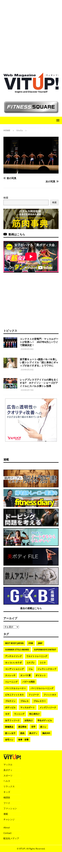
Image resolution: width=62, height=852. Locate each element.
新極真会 (9, 726)
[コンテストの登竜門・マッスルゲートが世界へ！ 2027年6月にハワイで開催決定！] (10, 342)
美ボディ (33, 733)
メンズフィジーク (48, 707)
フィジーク (34, 694)
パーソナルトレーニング (42, 688)
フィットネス (50, 694)
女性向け (28, 720)
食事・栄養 (23, 739)
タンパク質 (25, 675)
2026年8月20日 (27, 369)
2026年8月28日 (27, 349)
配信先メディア (11, 838)
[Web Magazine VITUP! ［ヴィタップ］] (31, 87)
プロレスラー (39, 701)
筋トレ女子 (10, 733)
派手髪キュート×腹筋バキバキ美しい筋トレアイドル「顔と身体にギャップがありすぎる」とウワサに (39, 362)
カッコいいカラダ (13, 662)
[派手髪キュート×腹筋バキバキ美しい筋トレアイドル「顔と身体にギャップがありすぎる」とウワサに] (10, 363)
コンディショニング (14, 668)
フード (6, 803)
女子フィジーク (12, 720)
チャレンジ (9, 819)
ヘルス (6, 780)
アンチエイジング (13, 656)
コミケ (43, 662)
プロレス (24, 701)
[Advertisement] (31, 34)
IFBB (30, 643)
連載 (6, 459)
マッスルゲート (27, 707)
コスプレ (31, 662)
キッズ (6, 791)
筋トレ (43, 726)
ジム (31, 668)
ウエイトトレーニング (37, 656)
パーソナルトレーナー (15, 688)
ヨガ (7, 713)
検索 (5, 197)
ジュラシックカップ (47, 668)
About (6, 827)
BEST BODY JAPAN (14, 643)
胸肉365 (46, 733)
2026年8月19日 (27, 390)
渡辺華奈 (22, 726)
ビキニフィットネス (14, 694)
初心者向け (34, 713)
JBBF (40, 643)
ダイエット (40, 675)
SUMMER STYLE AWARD (17, 649)
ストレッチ (10, 675)
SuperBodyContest (45, 649)
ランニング (19, 713)
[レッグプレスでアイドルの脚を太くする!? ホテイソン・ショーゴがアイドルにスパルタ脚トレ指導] (10, 383)
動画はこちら (17, 234)
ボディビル (10, 707)
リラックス (9, 786)
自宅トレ (9, 739)
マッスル (7, 764)
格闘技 (6, 797)
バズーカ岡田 (28, 681)
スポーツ (7, 775)
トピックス (10, 331)
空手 (33, 726)
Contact (7, 833)
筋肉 (22, 733)
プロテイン (10, 701)
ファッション (10, 808)
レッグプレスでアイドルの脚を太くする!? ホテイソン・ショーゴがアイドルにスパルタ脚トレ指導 (39, 382)
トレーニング (11, 681)
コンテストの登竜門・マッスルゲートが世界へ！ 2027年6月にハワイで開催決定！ (39, 342)
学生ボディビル (45, 720)
